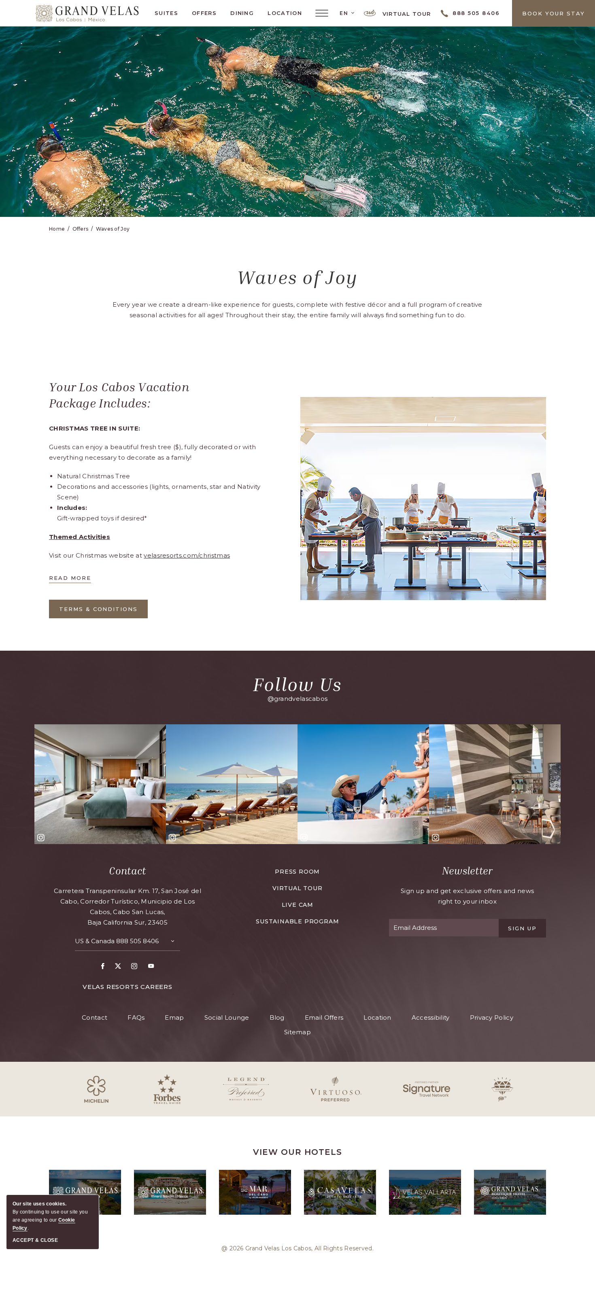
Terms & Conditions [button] (98, 612)
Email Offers (324, 1017)
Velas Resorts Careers (127, 987)
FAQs (136, 1017)
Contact (127, 871)
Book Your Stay (553, 13)
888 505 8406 (137, 941)
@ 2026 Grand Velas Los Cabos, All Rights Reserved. (297, 1248)
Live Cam (297, 904)
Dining (242, 13)
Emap (174, 1017)
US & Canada (117, 941)
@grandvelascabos (298, 698)
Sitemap (297, 1032)
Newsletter (467, 871)
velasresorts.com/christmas (187, 555)
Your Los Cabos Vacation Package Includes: (119, 395)
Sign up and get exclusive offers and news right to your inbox (467, 896)
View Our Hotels (297, 1152)
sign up (522, 928)
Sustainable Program (297, 921)
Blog (277, 1017)
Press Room (297, 871)
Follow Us (297, 684)
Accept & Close (35, 1240)
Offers (204, 13)
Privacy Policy (491, 1017)
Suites (166, 13)
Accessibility (431, 1017)
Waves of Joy (113, 229)
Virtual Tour (405, 14)
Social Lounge (226, 1017)
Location (285, 13)
